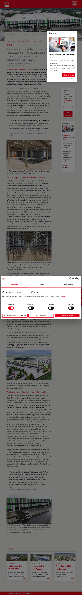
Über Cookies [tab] (68, 284)
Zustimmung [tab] (14, 284)
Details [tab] (41, 284)
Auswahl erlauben (41, 315)
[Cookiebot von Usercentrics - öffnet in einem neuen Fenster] (71, 278)
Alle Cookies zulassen (67, 315)
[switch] (31, 308)
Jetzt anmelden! (69, 75)
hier (63, 296)
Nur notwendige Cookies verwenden (15, 315)
